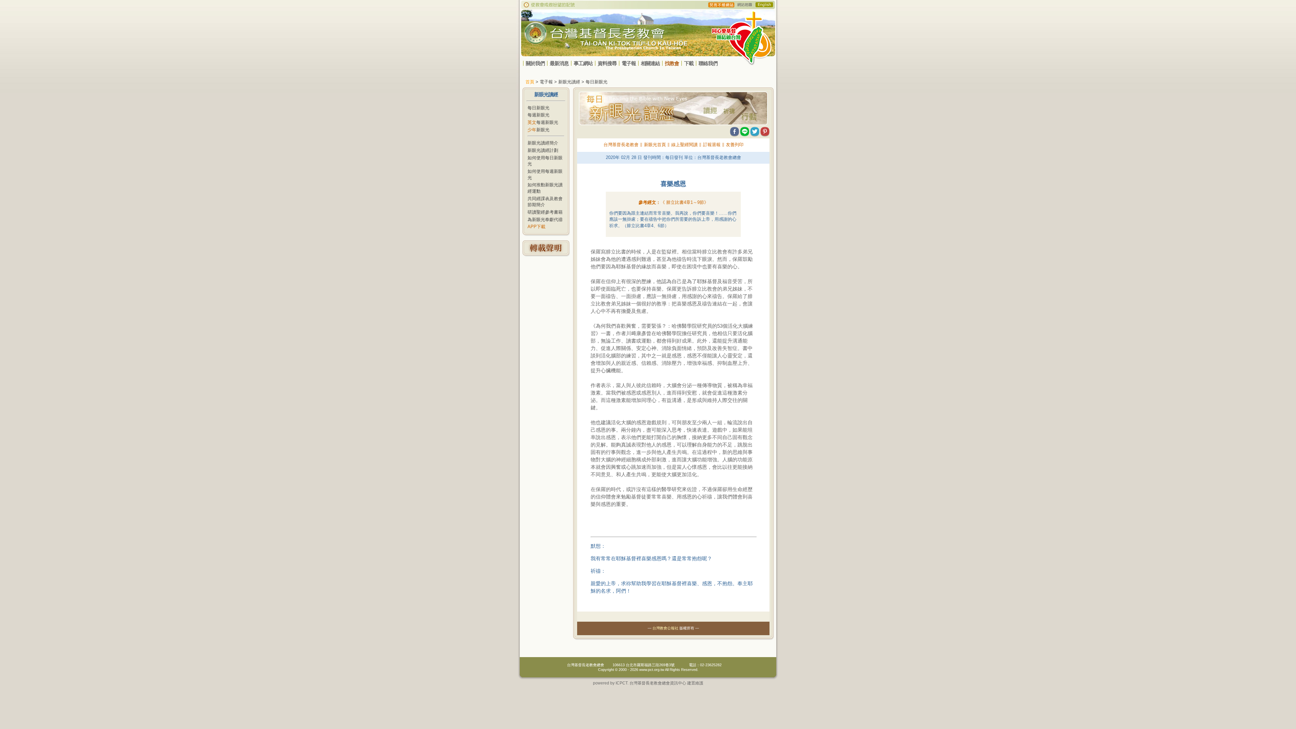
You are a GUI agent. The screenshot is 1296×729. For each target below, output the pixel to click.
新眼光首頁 (655, 144)
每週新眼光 (538, 114)
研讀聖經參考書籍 (545, 212)
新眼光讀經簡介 (543, 142)
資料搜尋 (607, 63)
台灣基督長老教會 (621, 144)
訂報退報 (712, 144)
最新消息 (559, 63)
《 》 (684, 202)
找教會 (672, 63)
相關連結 (650, 63)
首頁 (529, 81)
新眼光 (538, 129)
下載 (689, 63)
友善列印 (735, 144)
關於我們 (535, 63)
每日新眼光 (538, 107)
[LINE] (744, 130)
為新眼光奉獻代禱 (545, 219)
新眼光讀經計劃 (543, 150)
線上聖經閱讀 (684, 144)
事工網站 (583, 63)
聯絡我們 (708, 63)
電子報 (629, 63)
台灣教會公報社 (665, 628)
